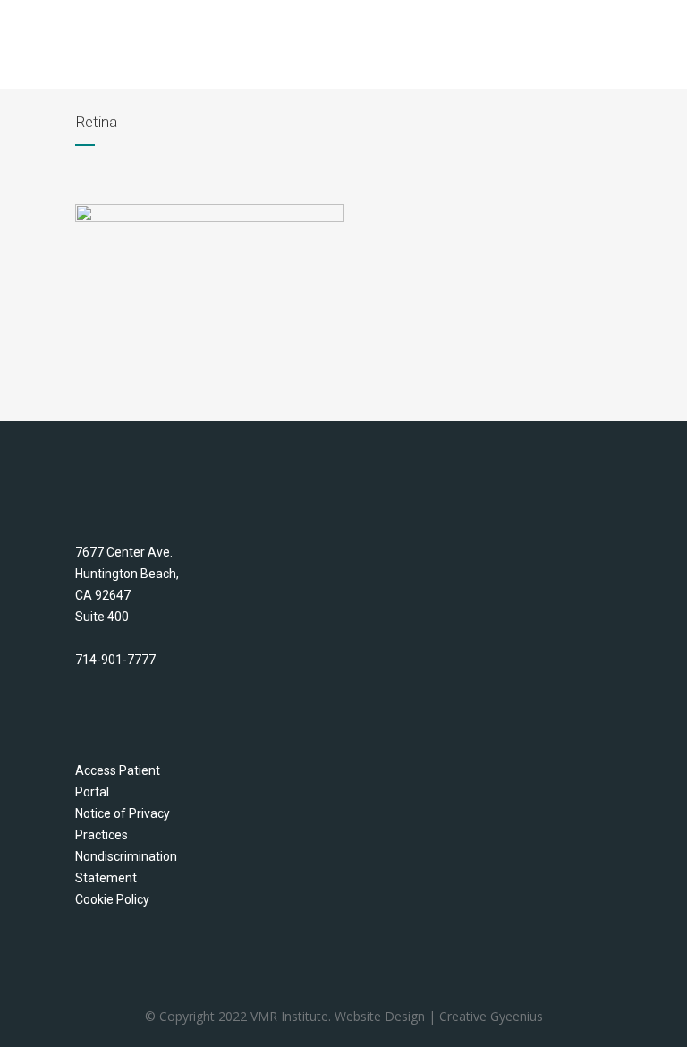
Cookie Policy (112, 899)
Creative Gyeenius (491, 1016)
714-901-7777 (115, 659)
